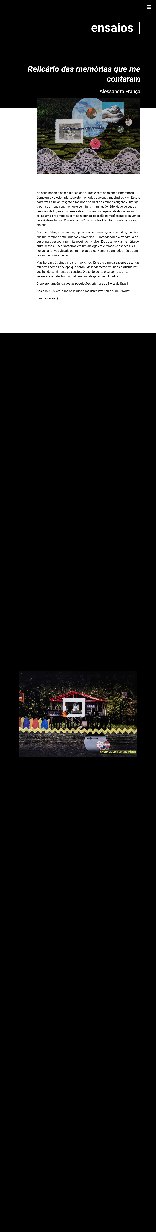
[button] (149, 7)
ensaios (112, 28)
